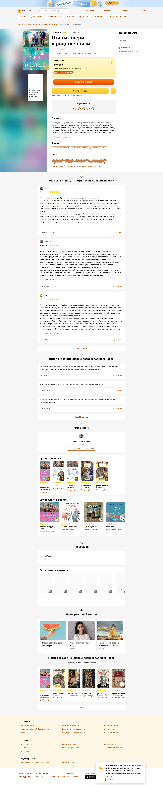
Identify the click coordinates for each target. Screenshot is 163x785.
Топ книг (85, 17)
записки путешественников (63, 159)
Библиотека (108, 11)
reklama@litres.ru (73, 777)
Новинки (72, 17)
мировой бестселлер (96, 163)
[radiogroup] (83, 109)
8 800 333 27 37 (41, 777)
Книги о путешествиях (61, 148)
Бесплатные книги (55, 17)
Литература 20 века (98, 148)
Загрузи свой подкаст (118, 17)
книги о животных (99, 159)
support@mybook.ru (57, 777)
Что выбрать (90, 11)
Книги (24, 17)
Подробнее (109, 776)
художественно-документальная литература (83, 167)
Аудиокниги (37, 17)
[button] (122, 518)
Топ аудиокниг (99, 17)
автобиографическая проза (75, 163)
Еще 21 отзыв (81, 348)
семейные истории (83, 159)
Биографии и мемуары (80, 148)
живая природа (58, 167)
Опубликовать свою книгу (128, 51)
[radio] (75, 109)
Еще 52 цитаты (81, 417)
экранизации (57, 163)
